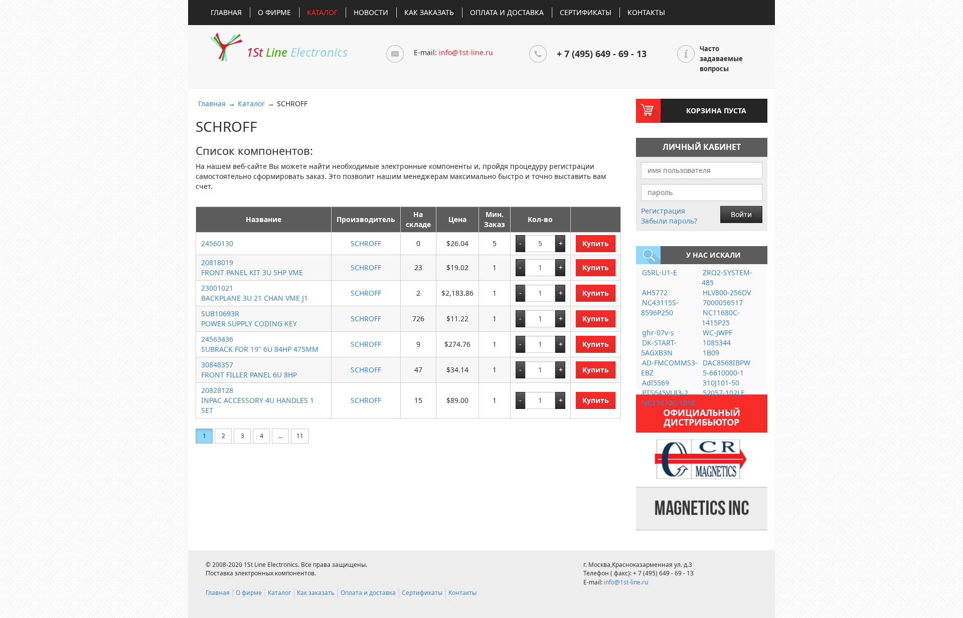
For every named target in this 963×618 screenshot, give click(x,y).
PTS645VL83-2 (665, 392)
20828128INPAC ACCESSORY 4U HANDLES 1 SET (257, 400)
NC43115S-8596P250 (660, 307)
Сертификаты (585, 12)
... (280, 436)
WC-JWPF (717, 332)
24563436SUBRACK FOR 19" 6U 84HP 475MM (259, 344)
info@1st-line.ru (466, 52)
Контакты (646, 12)
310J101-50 (721, 382)
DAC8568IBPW (726, 362)
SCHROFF (366, 243)
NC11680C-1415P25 (721, 317)
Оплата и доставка (507, 12)
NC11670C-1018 (668, 402)
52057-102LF (723, 392)
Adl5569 (655, 382)
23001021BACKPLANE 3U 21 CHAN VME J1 (254, 293)
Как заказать (429, 12)
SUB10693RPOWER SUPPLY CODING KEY (249, 318)
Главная (226, 12)
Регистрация (663, 211)
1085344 (717, 342)
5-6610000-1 (723, 372)
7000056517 (723, 302)
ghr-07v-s (658, 332)
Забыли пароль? (669, 221)
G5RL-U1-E (659, 272)
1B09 (711, 352)
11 (299, 436)
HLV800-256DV (727, 292)
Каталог (322, 12)
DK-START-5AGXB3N (659, 347)
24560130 (217, 243)
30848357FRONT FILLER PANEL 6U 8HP (249, 369)
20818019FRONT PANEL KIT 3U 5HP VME (252, 267)
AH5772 (655, 292)
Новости (371, 12)
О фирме (274, 12)
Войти (741, 214)
